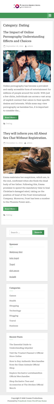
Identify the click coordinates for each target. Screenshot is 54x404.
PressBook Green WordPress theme (32, 401)
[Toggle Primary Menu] (50, 15)
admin (30, 46)
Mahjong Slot (15, 252)
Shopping (14, 306)
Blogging (13, 316)
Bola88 (12, 277)
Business (13, 326)
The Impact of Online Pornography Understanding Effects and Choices (23, 37)
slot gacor (14, 271)
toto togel (14, 258)
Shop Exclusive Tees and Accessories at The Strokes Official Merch (26, 384)
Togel (12, 264)
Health (12, 301)
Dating (9, 123)
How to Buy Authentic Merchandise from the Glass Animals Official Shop (26, 364)
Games (12, 296)
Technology (15, 311)
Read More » (11, 117)
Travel (12, 321)
